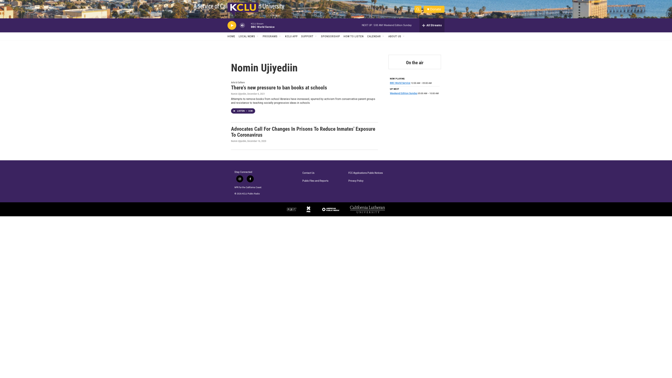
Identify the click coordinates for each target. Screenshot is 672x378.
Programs (270, 36)
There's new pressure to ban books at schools (279, 88)
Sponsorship (330, 36)
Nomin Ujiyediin (238, 93)
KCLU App (291, 36)
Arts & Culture (238, 82)
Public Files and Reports (315, 181)
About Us (394, 36)
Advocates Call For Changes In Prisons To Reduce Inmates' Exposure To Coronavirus (303, 132)
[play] (232, 25)
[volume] (242, 25)
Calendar (374, 36)
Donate (435, 9)
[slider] (247, 25)
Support (307, 36)
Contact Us (308, 173)
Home (231, 36)
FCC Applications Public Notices (365, 173)
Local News (247, 36)
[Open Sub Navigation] (257, 36)
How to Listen (354, 36)
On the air (415, 62)
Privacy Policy (355, 181)
